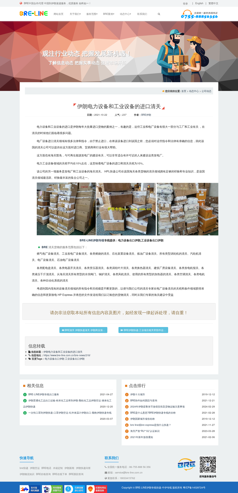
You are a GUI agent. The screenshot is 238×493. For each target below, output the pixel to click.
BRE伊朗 (146, 114)
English (199, 3)
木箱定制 (58, 468)
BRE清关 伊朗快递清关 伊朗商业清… (84, 330)
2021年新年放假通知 (141, 437)
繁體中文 (213, 3)
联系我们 (142, 14)
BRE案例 (108, 14)
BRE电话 (46, 468)
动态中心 (125, 14)
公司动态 (206, 91)
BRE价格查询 (43, 474)
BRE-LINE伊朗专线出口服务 (43, 394)
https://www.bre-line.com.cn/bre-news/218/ (67, 355)
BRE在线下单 (59, 474)
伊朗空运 (35, 468)
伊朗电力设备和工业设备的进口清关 (62, 351)
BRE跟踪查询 (76, 474)
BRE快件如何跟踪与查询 (143, 400)
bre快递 (24, 468)
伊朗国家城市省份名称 (142, 418)
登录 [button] (185, 3)
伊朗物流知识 (27, 474)
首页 (183, 91)
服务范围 (91, 14)
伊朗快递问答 (83, 468)
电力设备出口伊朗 (54, 358)
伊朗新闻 (69, 468)
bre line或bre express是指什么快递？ (150, 425)
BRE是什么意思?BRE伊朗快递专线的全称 (153, 412)
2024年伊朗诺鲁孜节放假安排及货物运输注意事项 (157, 406)
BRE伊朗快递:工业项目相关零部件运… (144, 330)
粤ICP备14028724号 (194, 487)
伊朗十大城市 (137, 394)
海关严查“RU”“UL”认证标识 (145, 431)
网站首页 (58, 14)
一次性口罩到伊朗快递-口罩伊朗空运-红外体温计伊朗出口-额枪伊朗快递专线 (70, 412)
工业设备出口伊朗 (75, 358)
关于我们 (74, 14)
